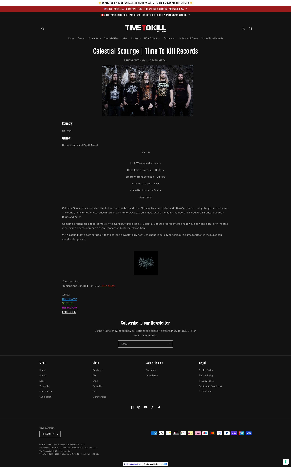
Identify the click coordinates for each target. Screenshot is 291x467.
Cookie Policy (206, 370)
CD (94, 375)
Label (42, 381)
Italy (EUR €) (49, 434)
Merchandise (99, 396)
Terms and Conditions (210, 386)
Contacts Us (45, 391)
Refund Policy (206, 375)
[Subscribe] (169, 344)
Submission (45, 396)
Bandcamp (151, 370)
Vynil (95, 381)
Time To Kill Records (56, 445)
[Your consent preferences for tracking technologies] (286, 462)
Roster (42, 375)
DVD (95, 391)
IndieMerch (152, 375)
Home (42, 370)
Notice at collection (132, 464)
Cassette (97, 386)
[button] (42, 28)
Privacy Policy (206, 381)
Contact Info (205, 391)
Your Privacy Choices (151, 464)
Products (44, 386)
